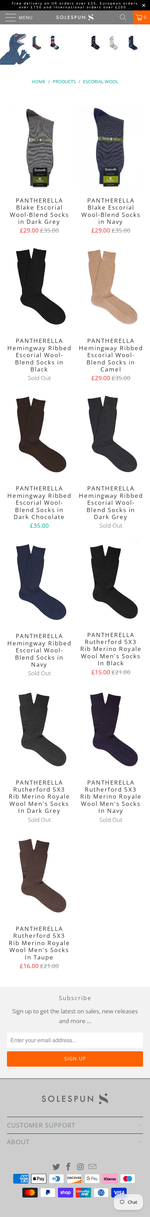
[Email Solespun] (93, 1167)
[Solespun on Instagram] (81, 1167)
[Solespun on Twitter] (56, 1167)
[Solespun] (75, 17)
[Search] (125, 17)
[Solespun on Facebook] (68, 1167)
